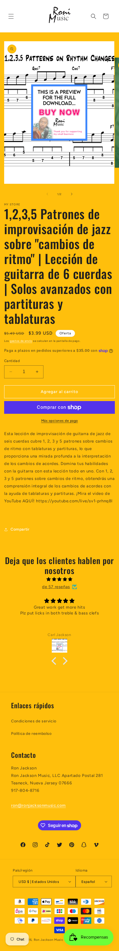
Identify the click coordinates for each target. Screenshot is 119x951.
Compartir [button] (20, 529)
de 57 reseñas (56, 586)
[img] (59, 579)
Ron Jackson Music (48, 940)
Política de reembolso (31, 733)
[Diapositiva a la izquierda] (47, 194)
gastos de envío (21, 341)
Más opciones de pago (59, 421)
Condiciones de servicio (33, 721)
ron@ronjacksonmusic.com (38, 805)
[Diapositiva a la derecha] (72, 194)
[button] (11, 16)
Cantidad (12, 361)
